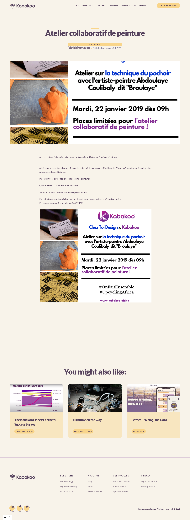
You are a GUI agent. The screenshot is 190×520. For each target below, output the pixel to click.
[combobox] (7, 517)
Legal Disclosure (149, 481)
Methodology (66, 481)
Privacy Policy (148, 486)
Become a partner (121, 481)
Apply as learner (120, 491)
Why (90, 481)
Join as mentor (120, 486)
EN (5, 517)
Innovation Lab (67, 491)
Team (90, 486)
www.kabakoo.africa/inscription (105, 199)
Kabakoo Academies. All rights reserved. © (159, 509)
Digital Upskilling (68, 486)
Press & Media (95, 491)
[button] (88, 5)
